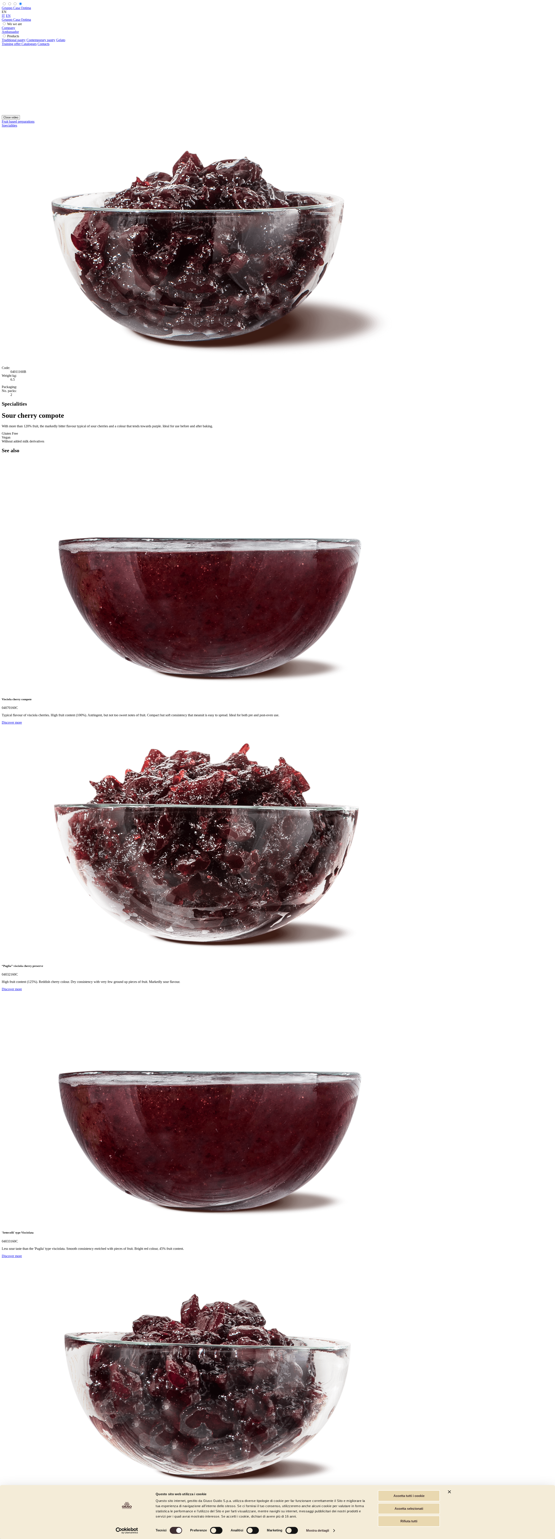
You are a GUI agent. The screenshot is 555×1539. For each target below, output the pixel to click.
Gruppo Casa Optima (16, 8)
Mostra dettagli (317, 1530)
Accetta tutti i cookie (408, 1496)
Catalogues (29, 44)
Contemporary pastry (40, 40)
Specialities (9, 125)
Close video (10, 117)
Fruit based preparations (18, 121)
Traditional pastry (14, 40)
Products (13, 36)
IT (3, 16)
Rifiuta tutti (408, 1521)
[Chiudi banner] (449, 1491)
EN (8, 16)
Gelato (60, 40)
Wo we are (14, 24)
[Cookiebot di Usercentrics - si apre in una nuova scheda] (127, 1530)
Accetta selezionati (409, 1508)
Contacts (43, 44)
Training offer (11, 44)
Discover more (12, 722)
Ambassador (10, 32)
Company (8, 28)
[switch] (216, 1530)
